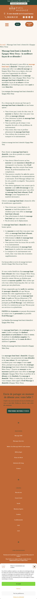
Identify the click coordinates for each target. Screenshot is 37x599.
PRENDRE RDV (29, 24)
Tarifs (18, 503)
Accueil (2, 45)
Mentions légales (18, 509)
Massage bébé (18, 435)
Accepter (18, 584)
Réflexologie (18, 452)
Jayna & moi (18, 498)
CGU (18, 525)
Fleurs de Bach (18, 457)
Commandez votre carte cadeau (18, 3)
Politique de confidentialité (18, 597)
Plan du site (18, 492)
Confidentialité (18, 520)
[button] (34, 566)
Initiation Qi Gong (18, 463)
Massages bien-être (18, 441)
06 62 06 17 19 (12, 17)
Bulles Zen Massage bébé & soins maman (18, 446)
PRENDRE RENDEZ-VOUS (18, 411)
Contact (18, 468)
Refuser (18, 588)
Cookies (18, 514)
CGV (18, 531)
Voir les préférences (18, 593)
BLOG (17, 24)
